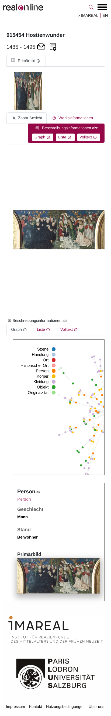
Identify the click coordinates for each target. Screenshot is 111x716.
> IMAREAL (88, 15)
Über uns (96, 706)
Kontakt (35, 706)
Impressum (15, 706)
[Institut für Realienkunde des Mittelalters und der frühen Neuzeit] (55, 629)
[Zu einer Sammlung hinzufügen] (53, 47)
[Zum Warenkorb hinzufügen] (41, 47)
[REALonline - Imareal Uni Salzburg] (55, 7)
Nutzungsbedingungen (65, 706)
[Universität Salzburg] (55, 673)
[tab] (26, 61)
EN (105, 15)
